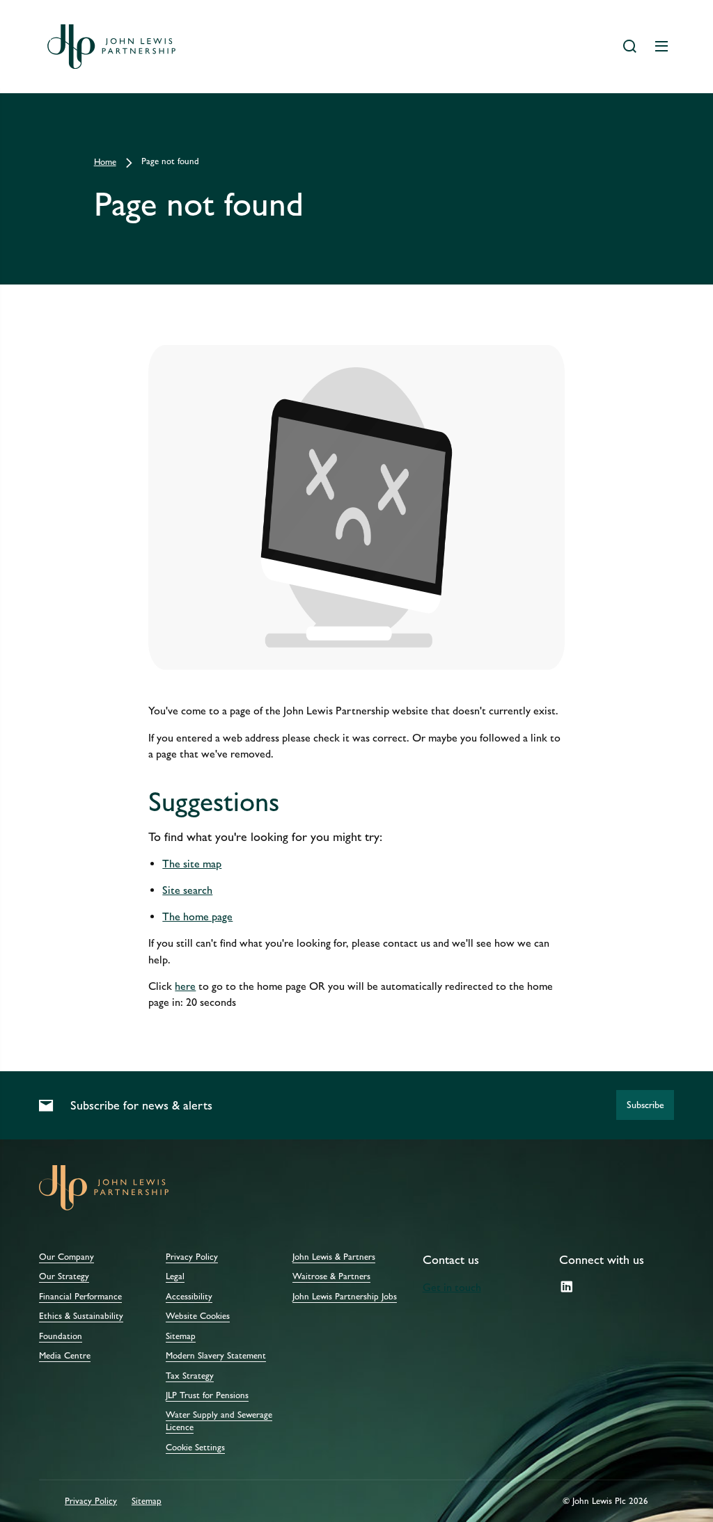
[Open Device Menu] (661, 47)
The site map (191, 863)
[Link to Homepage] (111, 46)
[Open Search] (629, 46)
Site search (187, 890)
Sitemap (147, 1501)
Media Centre (65, 1355)
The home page (197, 916)
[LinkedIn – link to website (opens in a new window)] (566, 1287)
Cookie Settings (195, 1447)
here (185, 986)
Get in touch (452, 1287)
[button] (645, 1105)
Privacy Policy (91, 1501)
